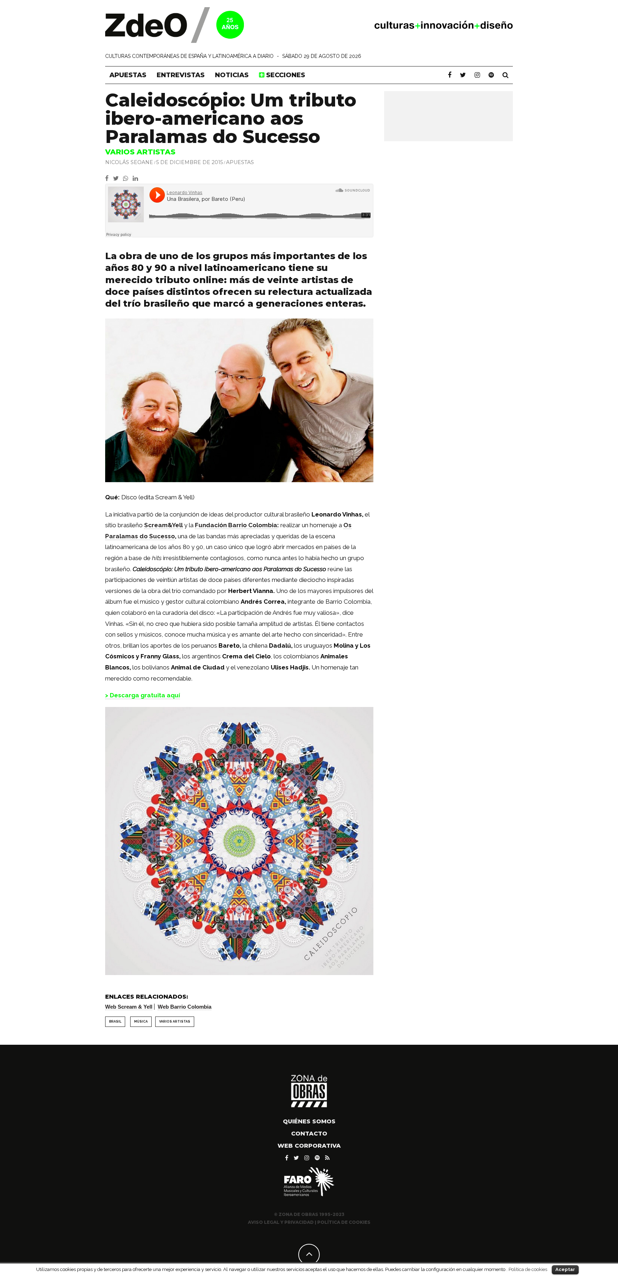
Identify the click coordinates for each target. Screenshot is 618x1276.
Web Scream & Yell (128, 1007)
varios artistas (174, 1021)
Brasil (115, 1021)
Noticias (232, 75)
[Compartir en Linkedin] (137, 178)
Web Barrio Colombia (184, 1007)
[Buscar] (505, 75)
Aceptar (565, 1269)
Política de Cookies (344, 1222)
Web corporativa (309, 1145)
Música (141, 1021)
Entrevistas (181, 75)
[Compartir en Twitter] (118, 178)
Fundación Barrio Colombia (236, 525)
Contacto (309, 1133)
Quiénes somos (309, 1121)
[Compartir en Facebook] (109, 178)
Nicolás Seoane (129, 162)
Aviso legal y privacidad (281, 1222)
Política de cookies (528, 1269)
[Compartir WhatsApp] (127, 178)
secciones (284, 75)
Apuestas (127, 75)
